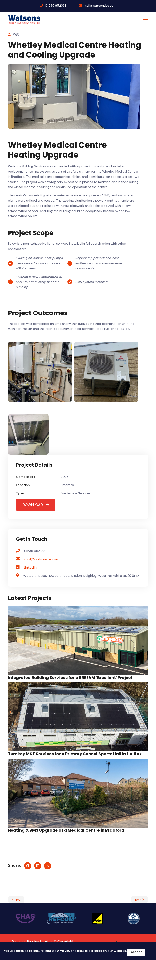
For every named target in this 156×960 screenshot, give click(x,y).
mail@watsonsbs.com (100, 5)
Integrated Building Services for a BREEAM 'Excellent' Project (70, 677)
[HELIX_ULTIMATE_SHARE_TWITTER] (47, 865)
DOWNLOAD (32, 504)
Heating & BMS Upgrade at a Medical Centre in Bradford (66, 830)
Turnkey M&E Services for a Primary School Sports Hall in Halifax (75, 754)
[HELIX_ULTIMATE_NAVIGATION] (145, 19)
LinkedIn (30, 567)
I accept (136, 952)
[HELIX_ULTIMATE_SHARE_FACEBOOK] (27, 865)
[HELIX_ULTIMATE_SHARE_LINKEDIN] (37, 865)
